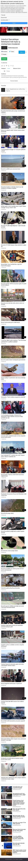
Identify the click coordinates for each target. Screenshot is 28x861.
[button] (5, 33)
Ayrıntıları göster (4, 20)
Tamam (14, 23)
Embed (4, 58)
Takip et (22, 52)
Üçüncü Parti (4, 17)
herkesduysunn (13, 48)
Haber (8, 68)
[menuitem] (22, 34)
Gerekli (3, 15)
